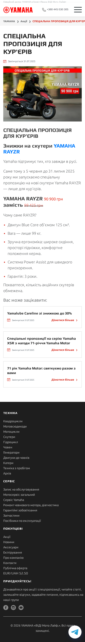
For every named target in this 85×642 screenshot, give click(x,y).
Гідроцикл (10, 442)
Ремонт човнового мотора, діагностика (31, 505)
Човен (7, 447)
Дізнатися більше (63, 320)
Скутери (9, 437)
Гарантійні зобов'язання (20, 510)
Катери (8, 463)
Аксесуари (10, 547)
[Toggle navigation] (78, 9)
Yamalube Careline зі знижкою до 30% (39, 313)
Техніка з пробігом (16, 468)
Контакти (9, 563)
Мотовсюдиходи (15, 426)
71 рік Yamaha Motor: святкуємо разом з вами (41, 370)
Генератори (11, 452)
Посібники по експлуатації (22, 520)
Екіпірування (12, 552)
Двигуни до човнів (16, 457)
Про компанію (13, 557)
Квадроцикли (12, 421)
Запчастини (11, 515)
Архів (7, 473)
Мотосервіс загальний (19, 494)
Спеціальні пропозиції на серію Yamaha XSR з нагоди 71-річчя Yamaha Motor (41, 340)
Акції (6, 537)
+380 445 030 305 (57, 9)
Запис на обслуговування (21, 489)
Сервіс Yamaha (13, 500)
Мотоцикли (11, 431)
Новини (8, 542)
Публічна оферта (15, 568)
